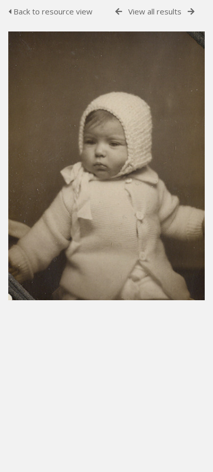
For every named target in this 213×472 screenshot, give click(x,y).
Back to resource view (52, 11)
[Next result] (191, 11)
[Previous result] (118, 11)
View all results (154, 11)
